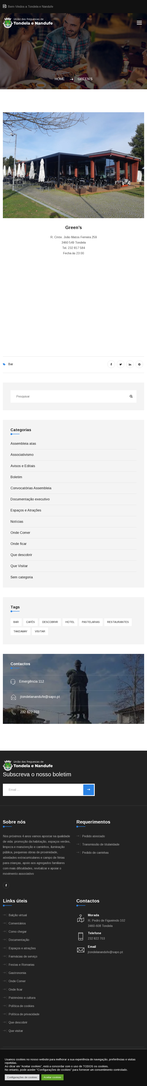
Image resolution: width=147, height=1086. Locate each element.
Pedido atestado (93, 836)
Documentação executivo (30, 499)
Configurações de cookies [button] (22, 1077)
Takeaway (20, 631)
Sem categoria (22, 577)
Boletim (16, 477)
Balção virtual (18, 915)
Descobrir (50, 621)
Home (61, 79)
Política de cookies (21, 1006)
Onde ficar (19, 544)
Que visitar (16, 1030)
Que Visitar (19, 566)
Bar (10, 364)
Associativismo (22, 455)
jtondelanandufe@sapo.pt (39, 697)
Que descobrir (21, 555)
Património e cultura (22, 997)
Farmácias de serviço (23, 956)
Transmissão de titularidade (100, 844)
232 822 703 (29, 712)
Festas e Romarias (21, 964)
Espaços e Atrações (26, 510)
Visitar (40, 631)
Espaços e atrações (22, 948)
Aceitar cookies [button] (52, 1077)
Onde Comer (20, 533)
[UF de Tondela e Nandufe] (28, 22)
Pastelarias (91, 621)
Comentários (17, 923)
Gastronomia (17, 973)
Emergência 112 (31, 681)
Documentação (19, 939)
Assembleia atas (23, 443)
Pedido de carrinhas (95, 852)
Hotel (69, 621)
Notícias (17, 521)
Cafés (30, 621)
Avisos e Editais (23, 466)
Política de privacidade (24, 1014)
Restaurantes (118, 621)
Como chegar (18, 931)
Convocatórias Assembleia (31, 488)
